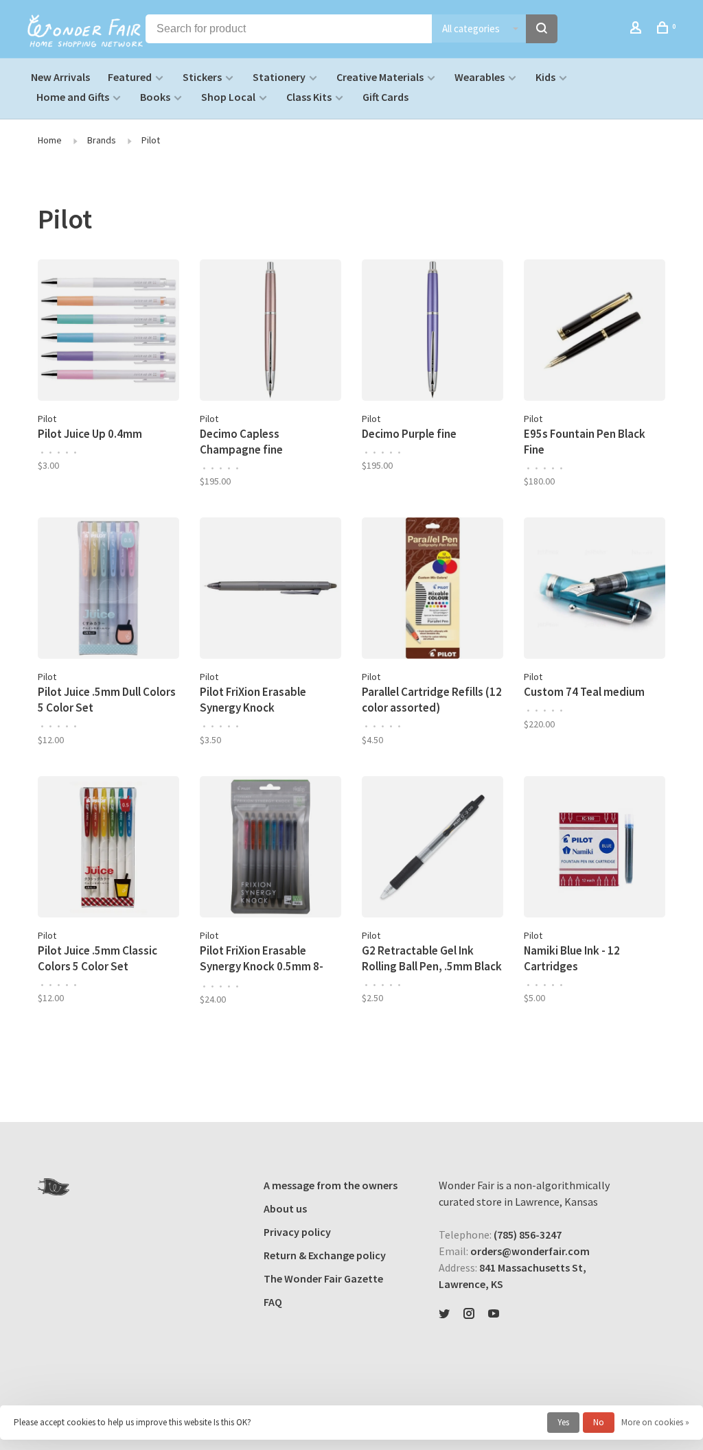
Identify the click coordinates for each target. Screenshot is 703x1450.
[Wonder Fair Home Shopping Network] (53, 1187)
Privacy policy (297, 1232)
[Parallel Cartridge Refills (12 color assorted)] (432, 590)
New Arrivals (60, 77)
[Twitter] (444, 1314)
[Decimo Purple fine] (432, 332)
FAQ (273, 1302)
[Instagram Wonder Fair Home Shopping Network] (468, 1314)
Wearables (479, 77)
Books (155, 97)
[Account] (637, 29)
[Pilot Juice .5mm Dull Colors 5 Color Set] (108, 590)
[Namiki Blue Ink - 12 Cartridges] (594, 849)
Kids (545, 77)
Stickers (202, 77)
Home (50, 140)
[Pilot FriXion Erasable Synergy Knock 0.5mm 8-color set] (270, 849)
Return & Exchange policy (325, 1255)
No (598, 1422)
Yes (563, 1422)
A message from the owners (330, 1185)
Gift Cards (385, 97)
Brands (101, 140)
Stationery (279, 77)
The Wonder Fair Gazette (323, 1278)
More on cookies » (655, 1422)
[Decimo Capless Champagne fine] (270, 332)
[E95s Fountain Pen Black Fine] (594, 332)
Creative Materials (380, 77)
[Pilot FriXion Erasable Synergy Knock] (270, 590)
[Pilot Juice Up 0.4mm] (108, 332)
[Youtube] (493, 1314)
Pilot (150, 140)
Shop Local (228, 97)
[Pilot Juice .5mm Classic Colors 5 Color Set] (108, 849)
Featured (130, 77)
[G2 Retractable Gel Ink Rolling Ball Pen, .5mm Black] (432, 849)
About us (285, 1208)
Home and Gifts (72, 97)
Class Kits (309, 97)
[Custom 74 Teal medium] (594, 590)
